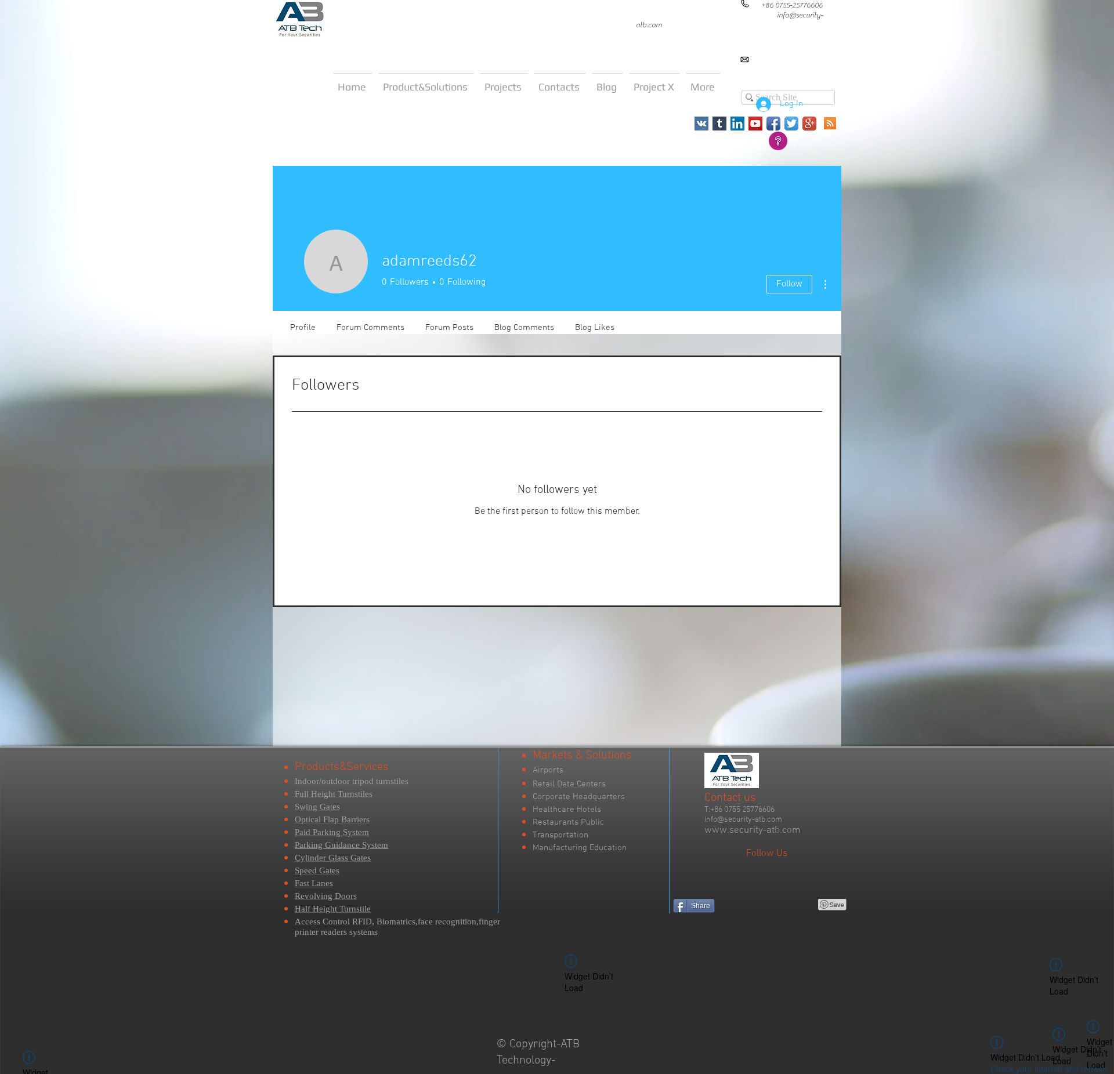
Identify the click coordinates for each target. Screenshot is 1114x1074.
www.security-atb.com (752, 830)
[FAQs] (778, 141)
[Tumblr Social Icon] (719, 123)
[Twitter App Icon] (791, 123)
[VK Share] (750, 905)
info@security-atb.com (743, 820)
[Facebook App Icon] (773, 123)
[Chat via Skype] (984, 69)
